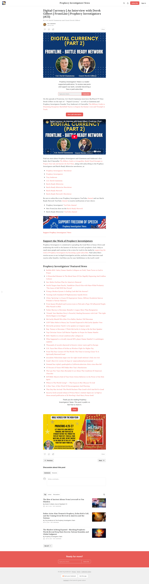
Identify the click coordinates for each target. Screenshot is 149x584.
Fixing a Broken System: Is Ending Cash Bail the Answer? (67, 291)
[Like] (45, 29)
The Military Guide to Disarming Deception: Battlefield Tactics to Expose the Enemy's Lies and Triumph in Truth (74, 107)
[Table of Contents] (2, 292)
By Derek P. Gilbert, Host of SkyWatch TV (55, 504)
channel (90, 198)
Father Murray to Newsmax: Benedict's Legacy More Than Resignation (72, 310)
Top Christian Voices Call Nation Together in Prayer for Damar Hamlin (72, 332)
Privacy (74, 572)
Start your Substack (70, 576)
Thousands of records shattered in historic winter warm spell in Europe (72, 345)
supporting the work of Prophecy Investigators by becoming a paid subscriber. (74, 251)
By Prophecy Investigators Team (52, 536)
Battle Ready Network (54, 190)
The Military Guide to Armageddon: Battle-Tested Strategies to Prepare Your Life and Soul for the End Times (72, 162)
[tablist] (50, 473)
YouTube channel (70, 205)
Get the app (83, 576)
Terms (78, 572)
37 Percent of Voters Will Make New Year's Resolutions (66, 367)
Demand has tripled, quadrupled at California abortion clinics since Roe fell (74, 364)
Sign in (143, 3)
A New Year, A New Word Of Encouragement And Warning (68, 386)
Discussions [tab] (56, 494)
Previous (50, 460)
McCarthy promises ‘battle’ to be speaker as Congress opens (68, 326)
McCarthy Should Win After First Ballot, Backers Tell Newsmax (69, 319)
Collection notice (86, 572)
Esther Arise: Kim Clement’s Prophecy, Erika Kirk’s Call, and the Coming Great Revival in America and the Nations (66, 515)
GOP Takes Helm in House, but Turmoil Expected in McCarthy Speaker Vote (74, 322)
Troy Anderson (51, 23)
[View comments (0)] (49, 29)
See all (46, 546)
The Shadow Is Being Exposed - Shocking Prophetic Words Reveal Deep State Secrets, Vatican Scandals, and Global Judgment (66, 532)
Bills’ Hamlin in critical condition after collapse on (64, 336)
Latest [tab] (49, 494)
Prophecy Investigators (54, 174)
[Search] (124, 3)
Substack (66, 580)
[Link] (40, 241)
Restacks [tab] (54, 473)
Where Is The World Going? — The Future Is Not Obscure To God (70, 383)
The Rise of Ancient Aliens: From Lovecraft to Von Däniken (63, 500)
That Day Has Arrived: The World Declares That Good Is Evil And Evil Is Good (75, 389)
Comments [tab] (47, 473)
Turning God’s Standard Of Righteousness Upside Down (66, 295)
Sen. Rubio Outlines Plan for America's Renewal (63, 282)
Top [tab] (45, 494)
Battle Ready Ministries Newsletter (59, 187)
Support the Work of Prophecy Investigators (68, 240)
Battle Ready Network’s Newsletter (59, 194)
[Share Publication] (128, 3)
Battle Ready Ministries (54, 184)
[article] (74, 504)
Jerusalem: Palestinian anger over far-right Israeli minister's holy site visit (73, 357)
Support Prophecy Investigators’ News (57, 232)
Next (100, 460)
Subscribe (135, 3)
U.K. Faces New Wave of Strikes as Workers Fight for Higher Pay (70, 348)
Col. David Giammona (54, 181)
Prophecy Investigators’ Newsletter (59, 170)
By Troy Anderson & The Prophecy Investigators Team (59, 520)
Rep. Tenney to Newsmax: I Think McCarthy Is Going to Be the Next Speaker (74, 329)
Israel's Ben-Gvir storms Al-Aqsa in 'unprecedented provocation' (69, 361)
